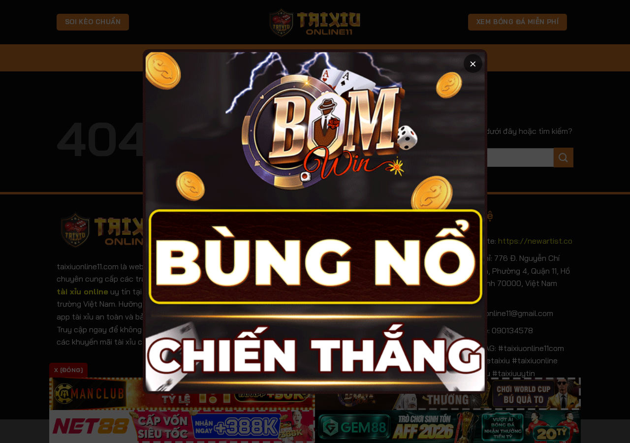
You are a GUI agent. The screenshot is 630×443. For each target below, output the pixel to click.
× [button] (473, 63)
